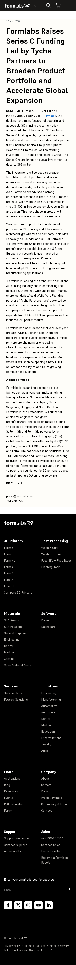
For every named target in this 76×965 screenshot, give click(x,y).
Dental (8, 646)
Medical (9, 652)
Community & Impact (55, 804)
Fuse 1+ (9, 586)
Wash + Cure (49, 548)
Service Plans (13, 693)
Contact (46, 810)
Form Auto (11, 573)
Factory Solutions (16, 699)
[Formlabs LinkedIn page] (49, 905)
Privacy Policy (12, 946)
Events (9, 798)
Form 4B (10, 554)
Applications (12, 778)
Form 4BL (10, 567)
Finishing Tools (51, 567)
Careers (46, 785)
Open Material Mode (17, 665)
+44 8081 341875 (52, 838)
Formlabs (50, 116)
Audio (45, 751)
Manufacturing (51, 699)
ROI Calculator (13, 804)
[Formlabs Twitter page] (18, 905)
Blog (7, 785)
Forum (8, 810)
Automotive (49, 706)
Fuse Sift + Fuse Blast (56, 560)
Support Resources (17, 838)
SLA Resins (11, 620)
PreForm (46, 620)
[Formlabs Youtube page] (38, 905)
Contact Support (15, 845)
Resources (11, 791)
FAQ (52, 950)
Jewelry (46, 744)
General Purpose (15, 633)
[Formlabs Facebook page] (8, 905)
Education (48, 731)
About (45, 778)
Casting (9, 659)
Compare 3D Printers (18, 592)
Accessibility (12, 851)
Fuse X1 (9, 580)
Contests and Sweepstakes (28, 950)
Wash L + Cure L (52, 554)
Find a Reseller (50, 851)
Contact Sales (50, 845)
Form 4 (9, 548)
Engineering (11, 640)
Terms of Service (35, 946)
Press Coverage (51, 798)
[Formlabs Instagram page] (28, 905)
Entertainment (51, 738)
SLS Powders (13, 627)
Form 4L (9, 560)
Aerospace (48, 712)
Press (45, 791)
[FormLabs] (17, 6)
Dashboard (48, 627)
